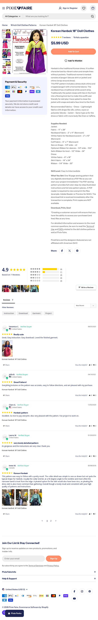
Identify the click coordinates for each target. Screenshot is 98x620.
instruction (9, 313)
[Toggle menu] (3, 8)
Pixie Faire (13, 607)
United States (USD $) (15, 589)
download (23, 313)
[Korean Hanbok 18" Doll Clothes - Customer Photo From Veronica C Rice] (6, 288)
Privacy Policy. (53, 565)
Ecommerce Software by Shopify (33, 607)
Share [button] (7, 365)
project (48, 313)
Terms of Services (35, 565)
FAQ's (60, 229)
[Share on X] (70, 251)
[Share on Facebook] (62, 251)
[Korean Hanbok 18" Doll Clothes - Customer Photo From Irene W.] (15, 288)
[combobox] (49, 16)
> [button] (55, 520)
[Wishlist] (84, 8)
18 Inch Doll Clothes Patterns (23, 25)
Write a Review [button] (87, 287)
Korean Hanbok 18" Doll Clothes (14, 359)
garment (37, 313)
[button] (90, 365)
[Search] (92, 16)
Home (5, 25)
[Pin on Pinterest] (77, 251)
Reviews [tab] (6, 300)
